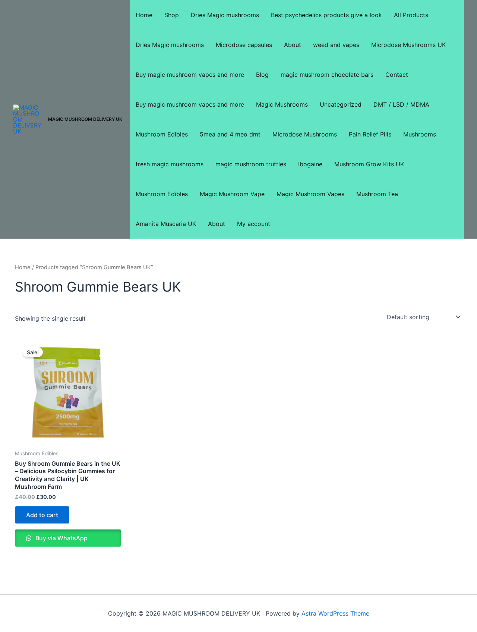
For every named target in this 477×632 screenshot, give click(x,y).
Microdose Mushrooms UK (408, 44)
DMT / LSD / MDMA (401, 104)
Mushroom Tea (377, 194)
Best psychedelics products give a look (326, 15)
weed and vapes (336, 44)
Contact (396, 74)
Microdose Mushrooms (304, 134)
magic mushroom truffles (250, 164)
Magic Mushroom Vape (232, 194)
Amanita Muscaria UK (166, 223)
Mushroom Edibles (162, 134)
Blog (262, 74)
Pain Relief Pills (370, 134)
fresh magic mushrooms (169, 164)
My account (253, 223)
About (292, 44)
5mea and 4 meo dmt (230, 134)
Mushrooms (419, 134)
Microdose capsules (244, 44)
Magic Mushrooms (282, 104)
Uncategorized (340, 104)
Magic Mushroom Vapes (310, 194)
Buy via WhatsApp (61, 538)
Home (144, 15)
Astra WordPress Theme (335, 613)
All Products (411, 15)
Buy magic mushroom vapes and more (190, 74)
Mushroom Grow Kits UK (369, 164)
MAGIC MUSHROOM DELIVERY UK (85, 119)
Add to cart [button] (42, 515)
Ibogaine (310, 164)
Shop (171, 15)
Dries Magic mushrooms (225, 15)
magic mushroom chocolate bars (327, 74)
